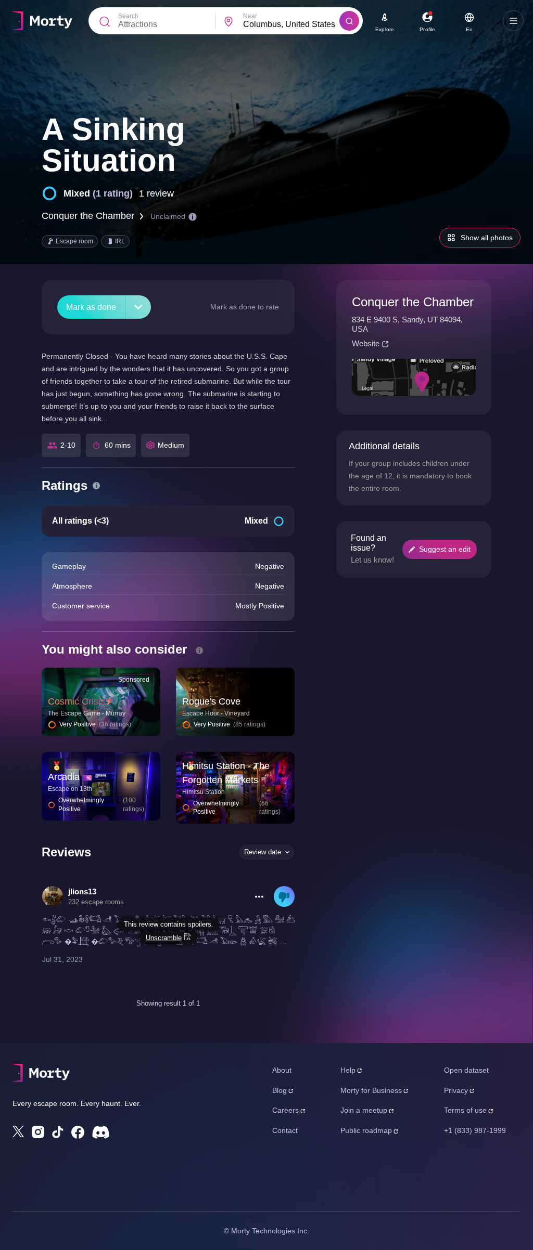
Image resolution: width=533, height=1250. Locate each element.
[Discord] (100, 1132)
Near (250, 16)
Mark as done (91, 307)
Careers (285, 1110)
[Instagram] (38, 1132)
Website (365, 343)
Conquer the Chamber (88, 216)
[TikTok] (58, 1132)
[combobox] (291, 24)
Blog (279, 1090)
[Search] (349, 21)
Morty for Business (371, 1090)
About (281, 1070)
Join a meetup (363, 1110)
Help (348, 1070)
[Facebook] (77, 1132)
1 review (156, 193)
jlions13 (82, 891)
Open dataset (466, 1070)
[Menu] (513, 20)
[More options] (259, 896)
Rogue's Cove (211, 701)
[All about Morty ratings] (96, 485)
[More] (138, 307)
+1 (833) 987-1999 (475, 1130)
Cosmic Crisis (76, 701)
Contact (285, 1130)
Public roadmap (366, 1130)
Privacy (456, 1090)
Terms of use (465, 1110)
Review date (262, 852)
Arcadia (65, 777)
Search (128, 16)
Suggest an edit (445, 549)
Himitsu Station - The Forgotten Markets (226, 773)
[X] (18, 1131)
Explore (384, 29)
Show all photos (487, 237)
